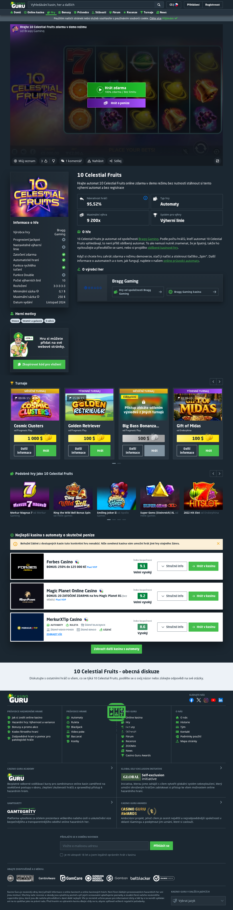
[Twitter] (199, 700)
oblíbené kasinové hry (163, 248)
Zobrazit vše (54, 634)
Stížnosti (100, 12)
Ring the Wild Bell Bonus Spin (72, 514)
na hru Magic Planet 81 (90, 596)
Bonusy (66, 12)
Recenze (132, 12)
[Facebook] (191, 700)
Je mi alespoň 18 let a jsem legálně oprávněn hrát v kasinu (100, 854)
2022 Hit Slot (201, 512)
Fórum (116, 12)
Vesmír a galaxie (32, 320)
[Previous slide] (213, 381)
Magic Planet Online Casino (72, 590)
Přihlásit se (161, 846)
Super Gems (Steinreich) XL (159, 514)
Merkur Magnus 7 (28, 514)
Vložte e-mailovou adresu (77, 843)
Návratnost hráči (97, 198)
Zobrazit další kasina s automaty (116, 649)
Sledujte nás (197, 695)
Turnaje (148, 12)
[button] (115, 160)
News (163, 12)
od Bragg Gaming (32, 30)
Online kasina (35, 12)
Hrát (46, 451)
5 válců (50, 320)
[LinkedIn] (220, 700)
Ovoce (15, 320)
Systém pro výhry (170, 214)
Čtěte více (155, 18)
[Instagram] (206, 700)
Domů (17, 12)
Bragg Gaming (149, 239)
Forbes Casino (60, 561)
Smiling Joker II (113, 514)
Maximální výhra (97, 214)
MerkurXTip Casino (65, 619)
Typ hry (164, 198)
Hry (53, 12)
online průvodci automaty (181, 261)
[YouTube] (213, 700)
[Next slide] (219, 381)
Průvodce (83, 12)
